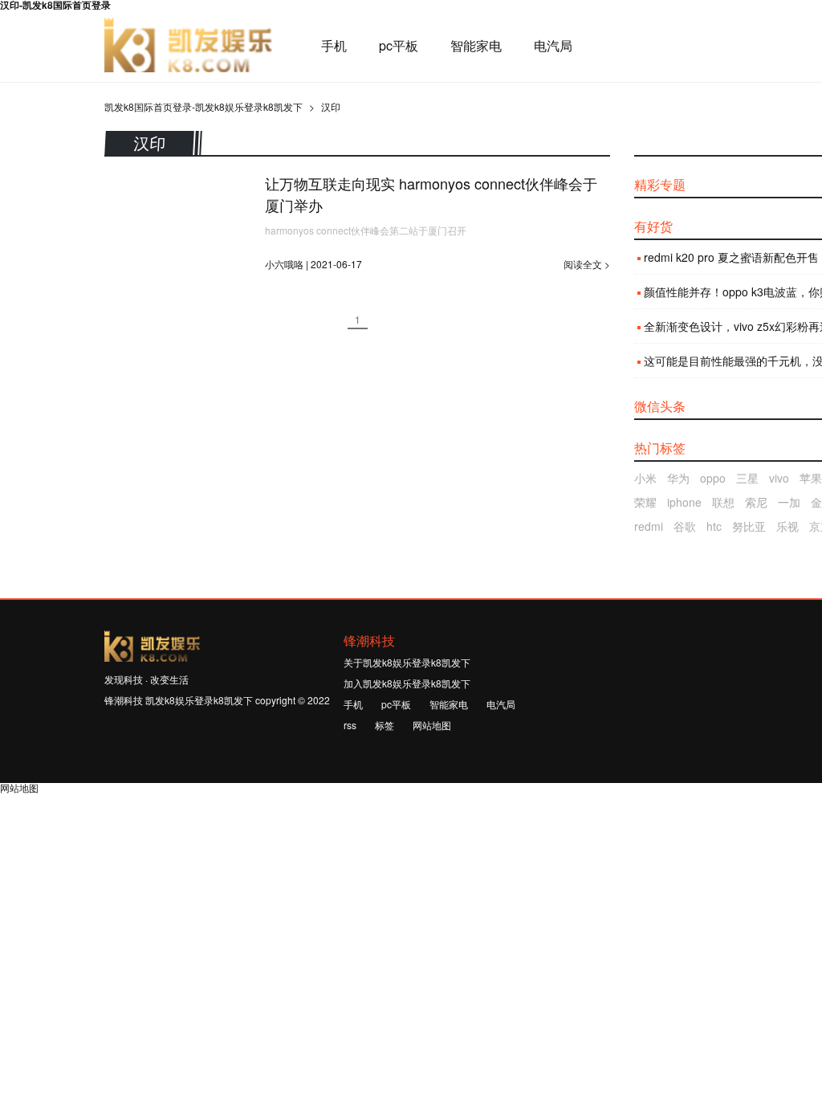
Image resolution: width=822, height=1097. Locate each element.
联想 (723, 502)
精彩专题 (660, 184)
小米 (645, 478)
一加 (789, 502)
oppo (713, 478)
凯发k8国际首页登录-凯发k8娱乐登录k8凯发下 (188, 46)
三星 (747, 478)
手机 (334, 46)
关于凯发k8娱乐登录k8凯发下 (407, 662)
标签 (384, 725)
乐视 (787, 526)
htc (714, 526)
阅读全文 (583, 264)
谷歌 (684, 526)
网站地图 (432, 725)
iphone (684, 502)
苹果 (811, 478)
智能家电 (476, 46)
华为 (678, 478)
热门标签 (660, 447)
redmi (648, 526)
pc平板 (398, 46)
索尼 (756, 502)
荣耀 (645, 502)
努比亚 (749, 526)
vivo (779, 478)
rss (350, 725)
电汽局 (553, 46)
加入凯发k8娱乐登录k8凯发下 (407, 683)
